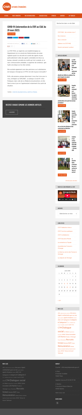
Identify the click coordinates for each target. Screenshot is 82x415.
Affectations (73, 313)
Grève (67, 334)
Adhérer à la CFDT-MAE (64, 43)
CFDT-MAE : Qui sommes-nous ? (67, 32)
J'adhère (12, 112)
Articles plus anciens (71, 180)
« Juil (59, 300)
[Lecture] (60, 199)
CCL (68, 322)
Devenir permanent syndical (65, 47)
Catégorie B (13, 375)
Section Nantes (12, 398)
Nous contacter (62, 39)
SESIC (62, 351)
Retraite (66, 343)
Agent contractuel (63, 315)
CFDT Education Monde (64, 238)
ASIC (59, 320)
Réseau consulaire (61, 348)
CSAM (69, 324)
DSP (3, 383)
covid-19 (14, 92)
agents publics (60, 317)
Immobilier (72, 334)
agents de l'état (73, 315)
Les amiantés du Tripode (64, 242)
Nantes (63, 337)
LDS (59, 337)
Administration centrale (65, 313)
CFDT (7, 6)
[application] (67, 195)
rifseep (73, 343)
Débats (67, 331)
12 (64, 283)
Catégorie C (63, 322)
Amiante (75, 317)
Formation (60, 334)
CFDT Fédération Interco (65, 227)
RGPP (70, 343)
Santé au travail (32, 92)
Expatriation (10, 383)
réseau (72, 346)
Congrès (62, 324)
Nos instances (62, 36)
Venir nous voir (60, 393)
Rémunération (64, 346)
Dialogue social (22, 92)
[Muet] (72, 199)
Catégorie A (66, 320)
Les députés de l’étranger (65, 258)
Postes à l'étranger (71, 336)
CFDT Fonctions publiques (65, 231)
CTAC (73, 324)
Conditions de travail (9, 377)
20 (67, 287)
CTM (60, 328)
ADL (59, 313)
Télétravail (60, 353)
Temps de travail (69, 351)
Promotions (63, 340)
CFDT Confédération (63, 235)
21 (70, 287)
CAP (62, 320)
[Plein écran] (75, 199)
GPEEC (64, 334)
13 (67, 283)
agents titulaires (68, 317)
